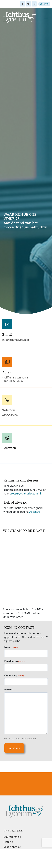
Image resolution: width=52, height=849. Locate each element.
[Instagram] (34, 3)
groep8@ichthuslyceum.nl (25, 493)
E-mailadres (14, 661)
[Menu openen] (45, 17)
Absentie (34, 511)
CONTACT (44, 4)
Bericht (8, 689)
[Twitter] (28, 3)
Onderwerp (14, 675)
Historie (8, 842)
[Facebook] (22, 3)
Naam (11, 647)
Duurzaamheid (12, 836)
